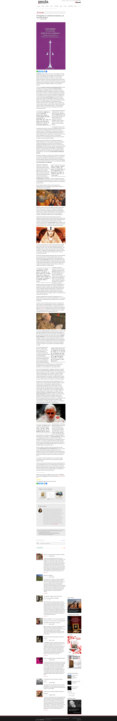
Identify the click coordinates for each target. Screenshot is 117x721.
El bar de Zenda (74, 677)
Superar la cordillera (48, 575)
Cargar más (50, 714)
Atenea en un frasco (59, 498)
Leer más (45, 572)
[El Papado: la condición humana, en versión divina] (50, 46)
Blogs (61, 6)
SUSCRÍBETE (67, 0)
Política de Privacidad (57, 718)
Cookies (62, 718)
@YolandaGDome (55, 524)
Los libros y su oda (42, 498)
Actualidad (56, 6)
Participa (64, 718)
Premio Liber (74, 718)
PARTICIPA (71, 0)
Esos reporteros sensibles (76, 681)
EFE (49, 599)
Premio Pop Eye (78, 718)
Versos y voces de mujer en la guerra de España (54, 554)
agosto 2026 (71, 693)
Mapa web (67, 718)
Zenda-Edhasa (70, 6)
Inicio (37, 8)
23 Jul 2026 (73, 689)
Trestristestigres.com (48, 718)
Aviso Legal (52, 718)
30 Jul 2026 (73, 683)
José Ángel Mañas (52, 682)
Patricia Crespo (52, 640)
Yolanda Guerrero (43, 19)
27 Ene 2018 (38, 19)
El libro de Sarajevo (75, 686)
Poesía (43, 6)
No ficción (43, 8)
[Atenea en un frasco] (59, 494)
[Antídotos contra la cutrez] (50, 494)
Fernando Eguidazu (52, 694)
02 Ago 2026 (73, 678)
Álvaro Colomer (51, 624)
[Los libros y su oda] (42, 494)
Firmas (38, 6)
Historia (47, 6)
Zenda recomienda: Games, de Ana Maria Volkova (54, 658)
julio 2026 (70, 695)
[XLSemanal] (78, 2)
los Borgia (43, 308)
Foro (74, 6)
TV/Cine (65, 6)
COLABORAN (63, 0)
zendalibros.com (52, 556)
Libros (51, 6)
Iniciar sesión (63, 540)
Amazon (59, 476)
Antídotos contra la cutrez (50, 499)
